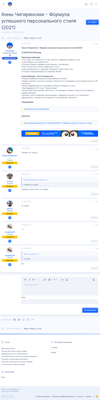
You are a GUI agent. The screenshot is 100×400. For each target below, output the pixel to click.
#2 (97, 149)
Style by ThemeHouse (10, 391)
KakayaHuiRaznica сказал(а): (35, 180)
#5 (97, 225)
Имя (23, 297)
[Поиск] (96, 4)
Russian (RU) (9, 396)
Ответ (95, 141)
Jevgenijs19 (10, 232)
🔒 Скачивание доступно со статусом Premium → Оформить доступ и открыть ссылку (58, 123)
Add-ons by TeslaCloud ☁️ (11, 389)
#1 (97, 44)
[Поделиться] (93, 44)
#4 (97, 202)
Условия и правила (43, 396)
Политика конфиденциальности (64, 396)
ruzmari (10, 181)
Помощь (80, 396)
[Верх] (93, 396)
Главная (54, 347)
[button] (3, 4)
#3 (97, 174)
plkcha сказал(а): (30, 254)
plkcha (10, 209)
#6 (97, 249)
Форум (53, 352)
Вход (3, 377)
